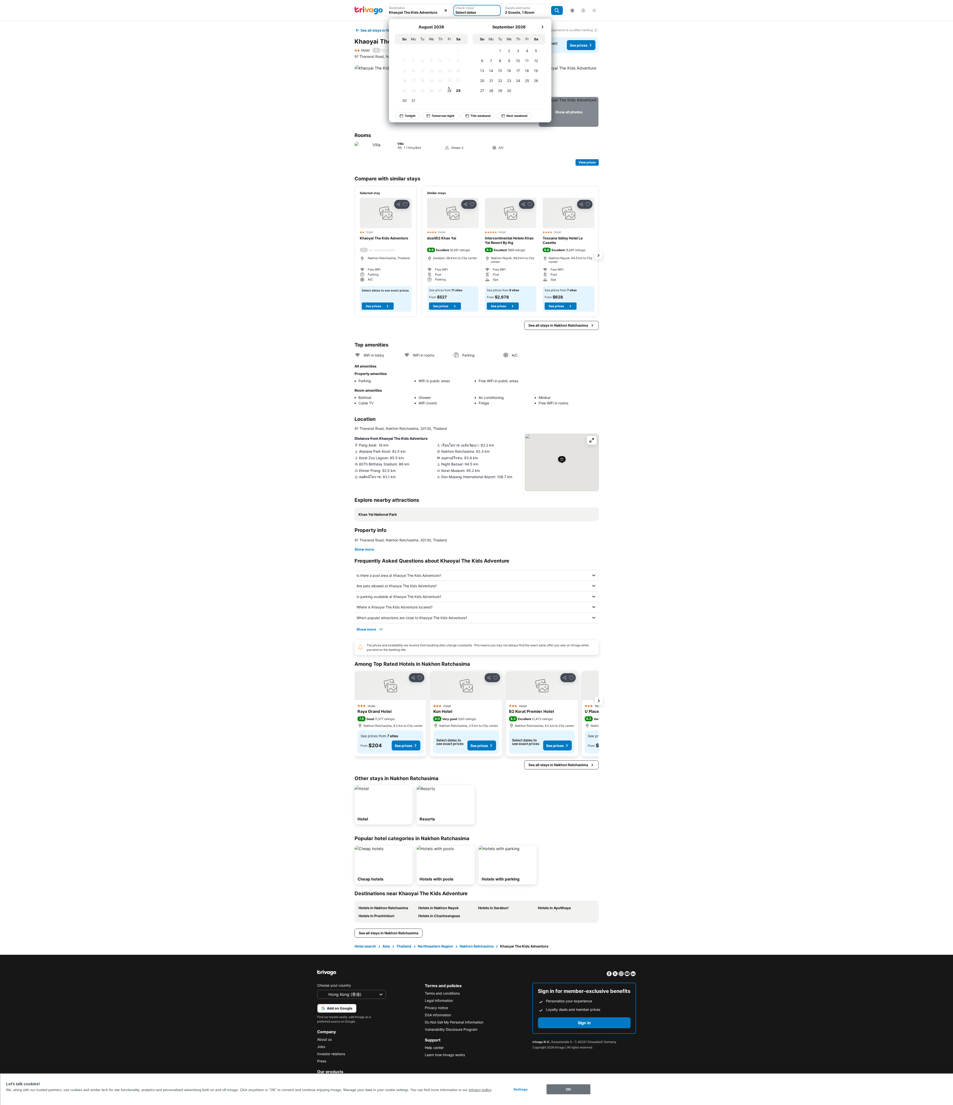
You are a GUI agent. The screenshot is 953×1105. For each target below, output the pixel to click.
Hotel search (365, 946)
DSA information (438, 1015)
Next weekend (517, 116)
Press (321, 1061)
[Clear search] (445, 10)
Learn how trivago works (445, 1055)
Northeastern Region (435, 946)
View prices (587, 162)
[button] (568, 80)
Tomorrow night (443, 116)
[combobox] (419, 12)
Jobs (321, 1046)
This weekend (480, 116)
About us (324, 1039)
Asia (386, 946)
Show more (364, 549)
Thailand (403, 946)
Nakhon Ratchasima (477, 946)
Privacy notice (436, 1008)
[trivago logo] (369, 10)
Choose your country (334, 985)
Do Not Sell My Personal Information (454, 1022)
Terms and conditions (442, 993)
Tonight (410, 116)
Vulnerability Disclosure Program (451, 1029)
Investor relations (331, 1054)
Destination (397, 8)
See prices (578, 45)
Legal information (439, 1000)
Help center (434, 1047)
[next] (542, 27)
